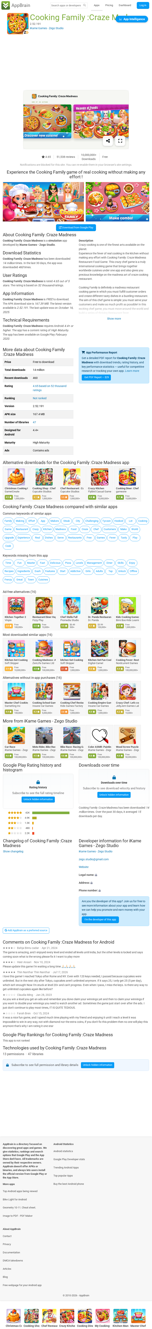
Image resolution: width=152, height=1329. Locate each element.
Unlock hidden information (38, 799)
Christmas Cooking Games (16, 488)
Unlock (122, 571)
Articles (7, 1268)
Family (8, 520)
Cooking (142, 520)
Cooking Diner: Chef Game (127, 488)
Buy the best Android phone (68, 1183)
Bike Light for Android (15, 1199)
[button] (114, 875)
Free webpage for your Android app (22, 1285)
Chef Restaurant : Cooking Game (72, 488)
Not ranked (40, 398)
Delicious (55, 562)
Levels (79, 562)
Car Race (10, 746)
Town (31, 579)
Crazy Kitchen (96, 488)
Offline (133, 571)
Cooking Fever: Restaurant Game (127, 659)
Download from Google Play (77, 227)
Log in (143, 5)
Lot (130, 520)
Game (8, 529)
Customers (110, 529)
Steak (66, 520)
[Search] (84, 5)
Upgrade (9, 537)
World (134, 529)
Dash (38, 571)
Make (123, 529)
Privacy (7, 1244)
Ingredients (23, 571)
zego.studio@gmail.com (94, 859)
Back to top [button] (143, 1296)
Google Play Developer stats (69, 1159)
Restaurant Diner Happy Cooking (44, 617)
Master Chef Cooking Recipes (16, 702)
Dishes (49, 537)
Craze (85, 529)
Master (31, 562)
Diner (109, 562)
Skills (121, 562)
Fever (112, 537)
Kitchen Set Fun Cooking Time (99, 659)
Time (8, 562)
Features (50, 571)
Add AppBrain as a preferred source (27, 930)
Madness (60, 529)
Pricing (109, 5)
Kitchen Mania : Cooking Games (121, 1326)
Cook (8, 545)
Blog (5, 1276)
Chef (96, 529)
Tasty (124, 537)
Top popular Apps (63, 1175)
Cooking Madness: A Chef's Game (44, 659)
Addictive (75, 571)
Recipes (9, 571)
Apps (97, 5)
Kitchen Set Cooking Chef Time (16, 659)
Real (37, 537)
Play (135, 537)
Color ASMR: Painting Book (99, 746)
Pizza (68, 562)
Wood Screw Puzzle (127, 746)
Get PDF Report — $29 (96, 377)
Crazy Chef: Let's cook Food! (127, 702)
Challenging (91, 520)
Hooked (118, 520)
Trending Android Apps (66, 1167)
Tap (110, 571)
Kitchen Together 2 (15, 617)
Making (20, 520)
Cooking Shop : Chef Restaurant (44, 488)
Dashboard (125, 5)
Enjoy (132, 562)
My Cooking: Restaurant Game (103, 1326)
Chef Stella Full (68, 617)
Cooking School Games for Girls (44, 702)
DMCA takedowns (13, 1260)
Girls (88, 571)
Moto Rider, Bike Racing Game (44, 746)
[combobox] (66, 5)
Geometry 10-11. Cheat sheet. (19, 1207)
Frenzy (8, 579)
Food (73, 529)
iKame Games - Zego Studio (50, 721)
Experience (24, 537)
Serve (60, 537)
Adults (99, 571)
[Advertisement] (76, 62)
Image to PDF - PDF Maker (17, 1215)
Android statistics (63, 1151)
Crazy (35, 529)
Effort (31, 520)
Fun (19, 562)
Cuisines (43, 579)
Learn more (132, 371)
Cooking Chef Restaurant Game (72, 702)
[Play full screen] (120, 141)
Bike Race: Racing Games (72, 746)
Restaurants (75, 537)
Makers (54, 520)
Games (101, 537)
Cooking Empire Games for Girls (99, 702)
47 (34, 422)
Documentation (11, 1252)
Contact (7, 1236)
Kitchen (47, 529)
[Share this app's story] (108, 141)
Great (19, 579)
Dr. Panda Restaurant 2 (99, 617)
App (43, 520)
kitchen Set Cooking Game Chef (72, 659)
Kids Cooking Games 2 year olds (127, 617)
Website (83, 867)
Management (94, 562)
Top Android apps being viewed (20, 1191)
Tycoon (106, 520)
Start (62, 571)
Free (89, 537)
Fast (42, 562)
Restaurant (22, 529)
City (78, 520)
